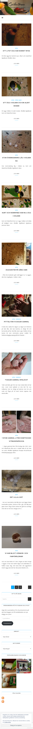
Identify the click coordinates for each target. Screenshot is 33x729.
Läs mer (16, 63)
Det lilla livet (16, 497)
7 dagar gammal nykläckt (16, 380)
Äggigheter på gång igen (16, 270)
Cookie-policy (7, 722)
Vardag (18, 319)
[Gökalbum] (16, 7)
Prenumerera (7, 623)
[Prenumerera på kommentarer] (16, 701)
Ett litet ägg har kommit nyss (16, 51)
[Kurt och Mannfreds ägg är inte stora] (9, 681)
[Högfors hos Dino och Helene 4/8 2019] (24, 666)
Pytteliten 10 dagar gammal (16, 322)
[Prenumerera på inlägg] (16, 698)
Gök (16, 48)
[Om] (9, 666)
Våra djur (18, 100)
